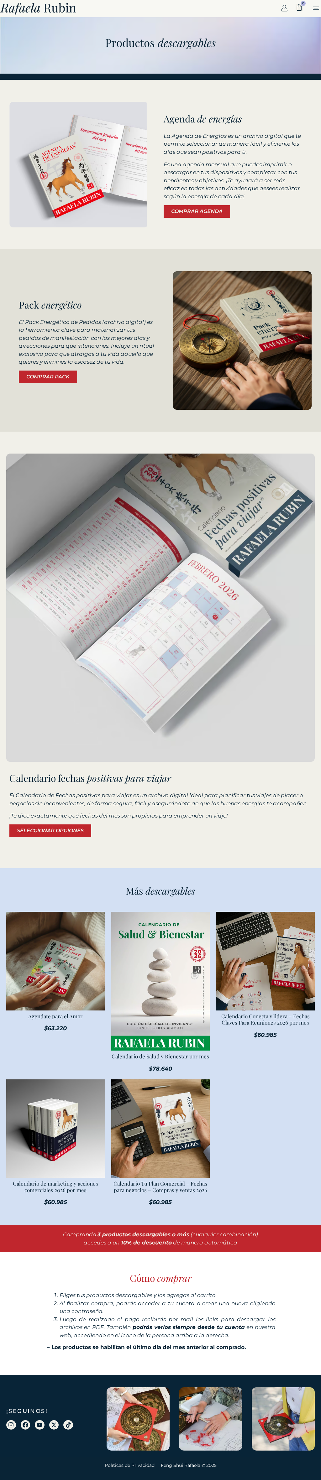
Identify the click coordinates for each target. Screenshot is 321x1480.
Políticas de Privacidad (130, 1465)
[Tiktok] (68, 1425)
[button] (316, 8)
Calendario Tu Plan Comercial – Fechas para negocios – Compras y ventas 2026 (160, 1186)
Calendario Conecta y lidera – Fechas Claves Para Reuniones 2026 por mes (265, 1019)
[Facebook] (25, 1425)
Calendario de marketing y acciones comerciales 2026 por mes (55, 1186)
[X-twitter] (54, 1425)
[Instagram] (11, 1425)
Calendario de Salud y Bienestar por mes (160, 1056)
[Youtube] (40, 1425)
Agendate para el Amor (55, 1016)
